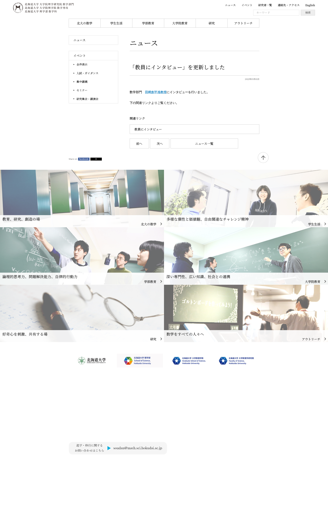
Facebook (83, 159)
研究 (212, 23)
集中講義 (82, 82)
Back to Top (263, 157)
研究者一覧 (265, 5)
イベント (247, 5)
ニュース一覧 (204, 143)
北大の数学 (84, 23)
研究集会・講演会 (87, 99)
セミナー (82, 90)
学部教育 (148, 23)
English (310, 5)
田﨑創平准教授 (156, 92)
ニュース (230, 5)
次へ (160, 143)
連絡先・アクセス (289, 5)
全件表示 (82, 64)
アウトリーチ (243, 23)
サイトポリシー (79, 462)
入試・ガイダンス (87, 73)
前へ (139, 143)
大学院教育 (180, 23)
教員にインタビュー (148, 129)
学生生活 (116, 23)
